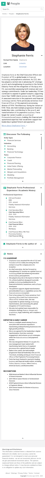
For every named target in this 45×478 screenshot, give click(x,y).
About (8, 473)
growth (4, 84)
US (28, 346)
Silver (11, 390)
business (31, 112)
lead (17, 265)
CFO (29, 342)
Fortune (23, 363)
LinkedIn (22, 63)
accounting (26, 115)
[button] (22, 74)
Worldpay (34, 87)
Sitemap (14, 473)
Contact (37, 473)
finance (22, 291)
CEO (35, 79)
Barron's (17, 363)
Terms (31, 473)
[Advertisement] (22, 414)
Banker (18, 366)
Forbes (11, 363)
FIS (13, 77)
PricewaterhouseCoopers (12, 117)
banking (17, 276)
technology (6, 101)
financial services (15, 293)
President (5, 77)
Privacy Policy (22, 473)
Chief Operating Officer (16, 212)
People (11, 14)
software (38, 284)
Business (35, 387)
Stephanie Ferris (8, 75)
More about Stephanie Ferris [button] (13, 125)
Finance (34, 363)
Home (4, 14)
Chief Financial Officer (16, 224)
